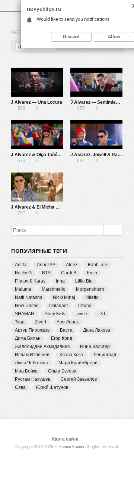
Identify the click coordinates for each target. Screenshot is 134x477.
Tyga (20, 322)
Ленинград (104, 354)
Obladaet (58, 305)
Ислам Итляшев (32, 354)
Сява (20, 387)
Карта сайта (65, 439)
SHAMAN (24, 313)
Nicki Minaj (64, 297)
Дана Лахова (96, 330)
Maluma (23, 289)
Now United (27, 305)
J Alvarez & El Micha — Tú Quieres (47, 207)
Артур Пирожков (32, 330)
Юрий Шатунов (52, 387)
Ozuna (85, 305)
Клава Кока (71, 354)
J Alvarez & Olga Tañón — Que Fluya (49, 154)
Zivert (40, 322)
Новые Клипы (71, 446)
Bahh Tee (97, 264)
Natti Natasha (28, 297)
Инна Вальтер (95, 346)
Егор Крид (61, 338)
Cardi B (68, 272)
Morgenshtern (90, 289)
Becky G (23, 272)
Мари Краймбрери (78, 362)
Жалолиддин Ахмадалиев (42, 346)
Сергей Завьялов (79, 379)
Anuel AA (46, 264)
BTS (46, 272)
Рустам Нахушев (32, 379)
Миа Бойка (26, 371)
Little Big (84, 281)
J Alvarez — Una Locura (36, 102)
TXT (102, 313)
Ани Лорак (68, 322)
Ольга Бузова (62, 371)
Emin (92, 272)
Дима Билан (28, 338)
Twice (81, 313)
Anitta (20, 264)
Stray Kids (55, 313)
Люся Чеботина (31, 362)
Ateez (71, 264)
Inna (60, 281)
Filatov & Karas (30, 281)
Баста (66, 330)
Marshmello (54, 289)
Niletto (92, 297)
